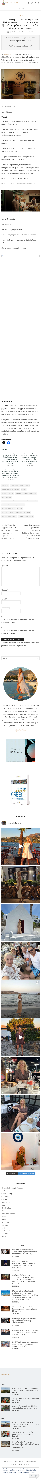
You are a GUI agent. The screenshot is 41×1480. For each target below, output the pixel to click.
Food (3, 1205)
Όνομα (4, 590)
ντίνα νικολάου (6, 497)
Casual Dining (6, 1194)
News (3, 1219)
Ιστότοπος (5, 608)
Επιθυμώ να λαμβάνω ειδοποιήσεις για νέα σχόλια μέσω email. (17, 620)
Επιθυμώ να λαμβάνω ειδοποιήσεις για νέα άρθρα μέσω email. (17, 631)
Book (3, 1191)
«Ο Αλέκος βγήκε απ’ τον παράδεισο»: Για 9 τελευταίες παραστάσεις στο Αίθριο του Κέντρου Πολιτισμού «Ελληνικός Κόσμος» (24, 1279)
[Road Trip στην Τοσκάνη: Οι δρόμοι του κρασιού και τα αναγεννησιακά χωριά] (5, 1390)
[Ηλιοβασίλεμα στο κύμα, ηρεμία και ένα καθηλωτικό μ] (20, 846)
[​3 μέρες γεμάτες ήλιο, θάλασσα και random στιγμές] (20, 1151)
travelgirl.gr (8, 54)
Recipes (20, 16)
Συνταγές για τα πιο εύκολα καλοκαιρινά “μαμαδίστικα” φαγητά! (22, 1434)
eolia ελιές (5, 486)
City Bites (5, 1196)
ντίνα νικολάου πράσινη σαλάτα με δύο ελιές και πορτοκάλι (19, 501)
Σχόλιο (4, 566)
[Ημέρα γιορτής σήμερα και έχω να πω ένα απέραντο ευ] (20, 1113)
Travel (3, 1236)
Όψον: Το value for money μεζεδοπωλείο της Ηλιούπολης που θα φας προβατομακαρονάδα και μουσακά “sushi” (25, 1445)
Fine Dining (5, 1202)
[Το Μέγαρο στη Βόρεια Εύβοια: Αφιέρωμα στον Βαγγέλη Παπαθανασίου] (5, 1320)
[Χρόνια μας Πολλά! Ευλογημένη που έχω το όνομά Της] (20, 922)
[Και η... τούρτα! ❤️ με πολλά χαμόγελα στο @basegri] (20, 1075)
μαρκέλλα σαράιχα (7, 493)
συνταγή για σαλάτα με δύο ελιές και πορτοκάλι (16, 512)
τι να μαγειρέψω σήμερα (26, 516)
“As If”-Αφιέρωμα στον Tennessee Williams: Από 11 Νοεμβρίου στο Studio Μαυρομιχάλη (25, 1344)
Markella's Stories (8, 1214)
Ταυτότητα (8, 1461)
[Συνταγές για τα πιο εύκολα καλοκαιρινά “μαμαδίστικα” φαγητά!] (5, 1434)
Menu (21, 8)
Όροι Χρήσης (19, 1461)
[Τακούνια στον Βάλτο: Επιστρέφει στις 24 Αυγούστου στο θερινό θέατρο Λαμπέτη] (5, 1332)
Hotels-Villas (6, 1208)
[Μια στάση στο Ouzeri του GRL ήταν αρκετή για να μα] (20, 1037)
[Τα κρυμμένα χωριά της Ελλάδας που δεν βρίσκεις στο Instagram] (5, 1408)
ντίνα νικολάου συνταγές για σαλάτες (13, 505)
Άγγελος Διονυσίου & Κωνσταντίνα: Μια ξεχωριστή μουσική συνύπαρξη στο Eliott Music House (23, 1264)
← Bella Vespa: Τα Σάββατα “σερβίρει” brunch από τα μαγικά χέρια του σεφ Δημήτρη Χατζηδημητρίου (9, 531)
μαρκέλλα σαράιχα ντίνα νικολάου (26, 493)
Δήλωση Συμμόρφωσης (20, 1464)
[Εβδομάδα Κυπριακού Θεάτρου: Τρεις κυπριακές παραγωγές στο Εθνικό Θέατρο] (5, 1308)
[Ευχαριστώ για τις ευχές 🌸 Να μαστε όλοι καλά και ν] (20, 884)
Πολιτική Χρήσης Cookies (28, 1472)
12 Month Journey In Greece (12, 1188)
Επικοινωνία (31, 1461)
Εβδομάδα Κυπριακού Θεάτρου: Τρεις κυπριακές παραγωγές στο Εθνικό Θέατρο (24, 1309)
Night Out (5, 1222)
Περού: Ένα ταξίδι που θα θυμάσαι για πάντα (25, 1399)
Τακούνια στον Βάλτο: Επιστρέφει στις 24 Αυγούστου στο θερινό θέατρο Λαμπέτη (25, 1332)
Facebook (5, 1374)
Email (4, 599)
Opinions (4, 1225)
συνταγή (19, 508)
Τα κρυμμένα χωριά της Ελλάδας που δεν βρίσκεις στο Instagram (24, 1407)
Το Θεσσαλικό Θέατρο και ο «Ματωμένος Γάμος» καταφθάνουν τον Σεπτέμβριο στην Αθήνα (25, 1251)
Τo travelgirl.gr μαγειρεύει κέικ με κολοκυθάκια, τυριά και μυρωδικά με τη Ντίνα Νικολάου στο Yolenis (10, 458)
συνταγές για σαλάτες (8, 508)
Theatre (4, 1234)
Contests (4, 1199)
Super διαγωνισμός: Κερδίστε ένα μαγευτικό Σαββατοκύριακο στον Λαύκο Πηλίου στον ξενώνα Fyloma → (31, 531)
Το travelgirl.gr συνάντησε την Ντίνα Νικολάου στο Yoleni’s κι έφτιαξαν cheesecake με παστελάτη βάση (10, 473)
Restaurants (6, 1231)
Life (2, 1211)
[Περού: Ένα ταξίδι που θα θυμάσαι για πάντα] (5, 1400)
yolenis (23, 489)
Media (3, 1216)
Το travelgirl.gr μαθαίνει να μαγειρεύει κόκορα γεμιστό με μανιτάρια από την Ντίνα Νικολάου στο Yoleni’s (29, 458)
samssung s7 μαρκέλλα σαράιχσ (20, 486)
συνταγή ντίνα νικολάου (9, 516)
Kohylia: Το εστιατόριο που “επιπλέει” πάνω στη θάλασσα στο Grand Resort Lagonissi (25, 1424)
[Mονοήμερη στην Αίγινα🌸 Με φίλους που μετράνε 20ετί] (20, 961)
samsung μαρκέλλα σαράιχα (10, 489)
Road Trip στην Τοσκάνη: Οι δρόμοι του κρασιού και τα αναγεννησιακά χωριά (25, 1390)
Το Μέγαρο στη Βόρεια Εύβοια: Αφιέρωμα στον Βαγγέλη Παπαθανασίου (24, 1320)
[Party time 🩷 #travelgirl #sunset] (20, 999)
